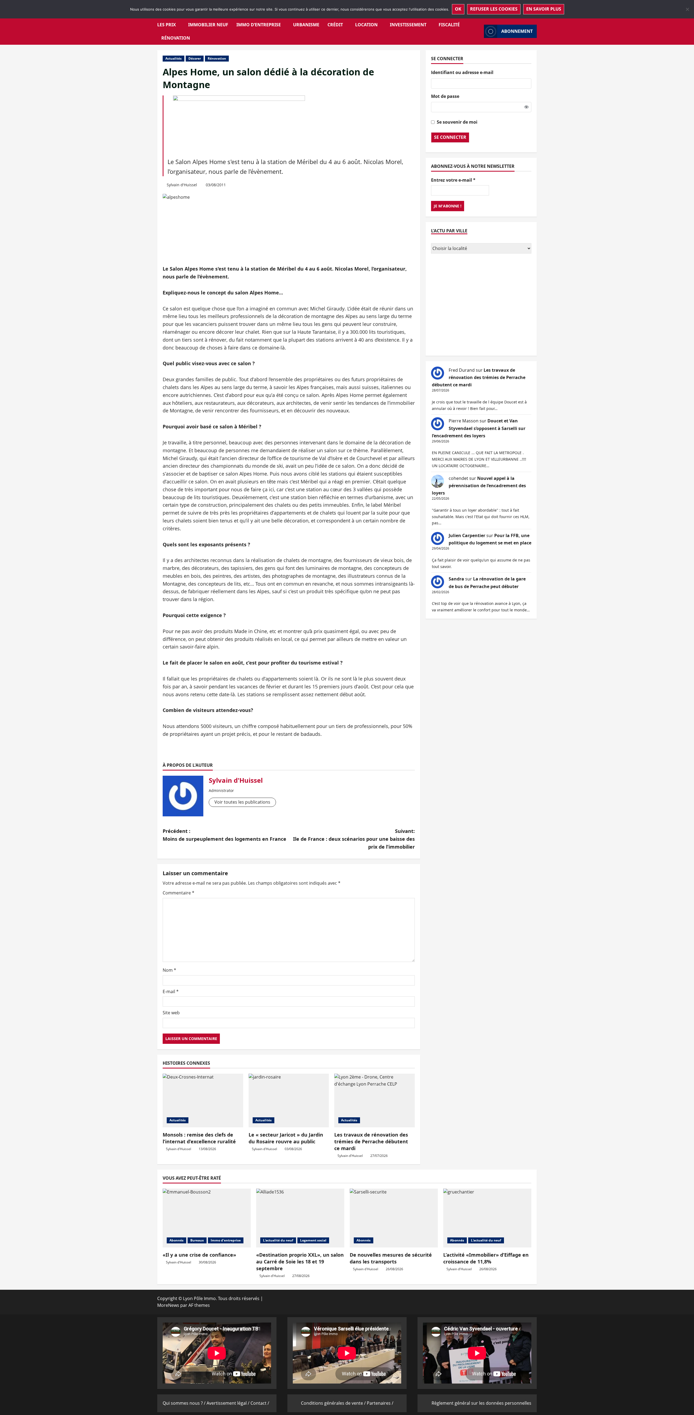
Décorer (194, 58)
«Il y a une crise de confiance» (199, 1255)
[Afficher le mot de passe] (526, 107)
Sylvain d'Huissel (182, 184)
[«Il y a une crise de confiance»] (207, 1218)
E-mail (171, 991)
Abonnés (176, 1240)
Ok (458, 9)
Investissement (408, 25)
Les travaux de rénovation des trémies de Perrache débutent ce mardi (371, 1141)
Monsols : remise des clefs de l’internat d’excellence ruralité (199, 1138)
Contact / (259, 1403)
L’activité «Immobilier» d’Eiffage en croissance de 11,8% (486, 1258)
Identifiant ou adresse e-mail (462, 72)
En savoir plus (543, 9)
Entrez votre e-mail (453, 180)
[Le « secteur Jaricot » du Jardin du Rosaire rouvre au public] (289, 1100)
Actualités (173, 58)
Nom (169, 970)
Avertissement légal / (228, 1403)
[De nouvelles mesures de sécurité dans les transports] (394, 1218)
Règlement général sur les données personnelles (481, 1403)
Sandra (456, 579)
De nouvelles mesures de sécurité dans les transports (391, 1258)
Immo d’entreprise (258, 25)
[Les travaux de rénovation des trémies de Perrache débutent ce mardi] (374, 1100)
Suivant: (354, 839)
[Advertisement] (481, 305)
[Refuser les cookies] (687, 9)
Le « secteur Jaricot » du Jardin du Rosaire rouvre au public (286, 1138)
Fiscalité (449, 25)
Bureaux (197, 1240)
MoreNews (168, 1305)
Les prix (166, 25)
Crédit (335, 25)
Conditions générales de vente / (334, 1403)
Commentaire (178, 893)
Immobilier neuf (208, 25)
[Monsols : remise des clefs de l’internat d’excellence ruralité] (203, 1100)
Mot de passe (445, 96)
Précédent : (224, 835)
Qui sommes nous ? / (185, 1403)
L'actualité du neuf (278, 1240)
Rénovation (175, 38)
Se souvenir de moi (457, 122)
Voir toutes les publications (242, 802)
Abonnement (517, 31)
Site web (171, 1013)
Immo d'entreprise (226, 1240)
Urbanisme (306, 25)
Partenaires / (380, 1403)
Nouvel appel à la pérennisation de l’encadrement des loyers (479, 485)
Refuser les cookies (494, 9)
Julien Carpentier (467, 535)
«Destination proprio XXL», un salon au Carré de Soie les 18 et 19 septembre (300, 1262)
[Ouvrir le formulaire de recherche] (478, 31)
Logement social (313, 1240)
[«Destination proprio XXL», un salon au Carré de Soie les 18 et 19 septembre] (300, 1218)
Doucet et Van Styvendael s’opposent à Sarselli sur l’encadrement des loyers (478, 428)
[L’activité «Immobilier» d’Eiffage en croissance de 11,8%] (487, 1218)
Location (366, 25)
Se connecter (450, 137)
